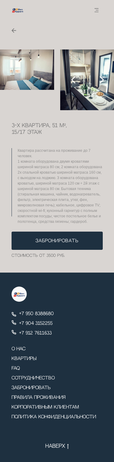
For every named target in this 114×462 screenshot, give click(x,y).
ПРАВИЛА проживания (39, 397)
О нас (19, 349)
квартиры (24, 358)
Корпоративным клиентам (45, 407)
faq (16, 368)
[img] (96, 10)
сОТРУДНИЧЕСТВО (33, 378)
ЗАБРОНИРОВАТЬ (57, 241)
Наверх (55, 446)
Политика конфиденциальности (54, 417)
